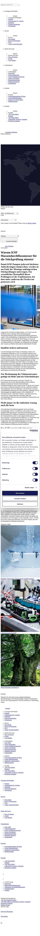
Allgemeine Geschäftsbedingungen (14, 887)
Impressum (7, 883)
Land (2, 215)
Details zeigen (29, 487)
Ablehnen (20, 504)
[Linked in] (6, 874)
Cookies (6, 890)
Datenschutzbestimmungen (12, 885)
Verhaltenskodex (9, 888)
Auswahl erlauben (20, 498)
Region (3, 208)
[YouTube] (6, 879)
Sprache (3, 231)
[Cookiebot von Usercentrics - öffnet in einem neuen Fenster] (30, 431)
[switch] (35, 468)
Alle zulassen (20, 493)
